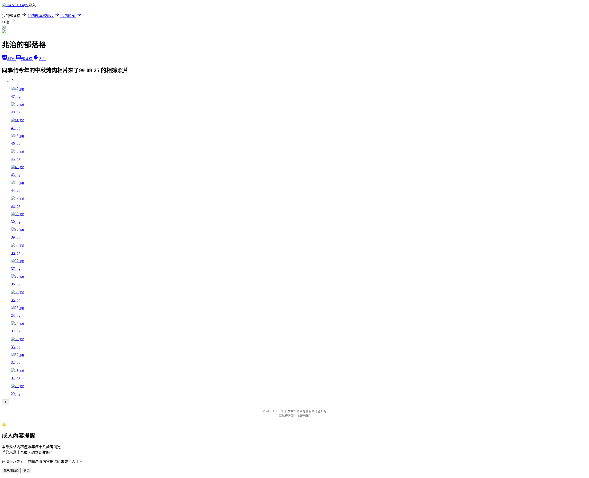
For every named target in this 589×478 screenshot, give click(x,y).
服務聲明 (304, 416)
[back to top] (5, 402)
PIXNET (278, 411)
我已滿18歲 (11, 470)
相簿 (11, 59)
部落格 (27, 59)
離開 (26, 470)
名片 (42, 59)
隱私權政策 (286, 416)
